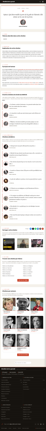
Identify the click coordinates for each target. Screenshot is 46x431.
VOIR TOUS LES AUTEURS (23, 354)
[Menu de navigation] (43, 1)
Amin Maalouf (12, 157)
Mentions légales (4, 428)
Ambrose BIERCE (23, 26)
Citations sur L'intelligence (28, 266)
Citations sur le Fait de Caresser (8, 275)
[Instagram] (43, 424)
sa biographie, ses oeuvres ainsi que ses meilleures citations (30, 69)
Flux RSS (19, 428)
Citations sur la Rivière (27, 273)
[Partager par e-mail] (40, 229)
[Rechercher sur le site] (40, 1)
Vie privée (14, 428)
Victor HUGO (12, 147)
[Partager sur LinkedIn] (38, 229)
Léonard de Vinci (13, 218)
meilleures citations (34, 84)
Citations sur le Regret (27, 269)
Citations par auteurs (9, 291)
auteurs (37, 82)
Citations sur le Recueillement (7, 266)
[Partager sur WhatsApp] (35, 229)
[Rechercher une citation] (16, 363)
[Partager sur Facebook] (31, 229)
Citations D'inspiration (6, 271)
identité (5, 39)
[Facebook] (35, 424)
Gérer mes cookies (25, 428)
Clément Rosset (13, 201)
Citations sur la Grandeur (7, 269)
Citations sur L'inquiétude (27, 271)
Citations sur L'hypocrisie (7, 268)
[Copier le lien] (43, 229)
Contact (10, 428)
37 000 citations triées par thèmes (25, 82)
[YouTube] (41, 424)
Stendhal (11, 183)
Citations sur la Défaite (27, 268)
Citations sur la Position (27, 275)
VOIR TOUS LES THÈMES (23, 280)
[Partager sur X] (33, 229)
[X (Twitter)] (38, 424)
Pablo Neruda (12, 174)
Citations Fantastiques (6, 273)
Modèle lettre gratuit (9, 1)
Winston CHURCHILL (14, 190)
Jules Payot (12, 165)
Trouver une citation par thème (12, 259)
